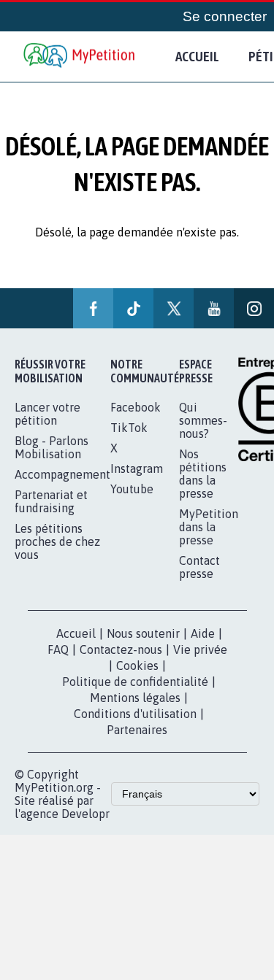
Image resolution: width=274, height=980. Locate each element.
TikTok (129, 427)
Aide (203, 633)
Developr (85, 813)
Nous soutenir (143, 633)
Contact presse (199, 567)
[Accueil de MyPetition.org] (80, 56)
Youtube (131, 488)
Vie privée (200, 649)
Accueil (197, 56)
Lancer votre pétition (47, 414)
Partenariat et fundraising (51, 501)
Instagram (136, 468)
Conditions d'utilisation (135, 713)
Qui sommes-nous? (203, 420)
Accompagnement (62, 474)
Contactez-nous (121, 649)
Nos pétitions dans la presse (203, 473)
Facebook (135, 407)
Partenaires (137, 729)
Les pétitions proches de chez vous (57, 541)
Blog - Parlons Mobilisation (51, 447)
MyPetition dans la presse (208, 527)
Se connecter (233, 17)
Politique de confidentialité (135, 681)
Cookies (137, 665)
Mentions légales (135, 697)
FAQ (58, 649)
